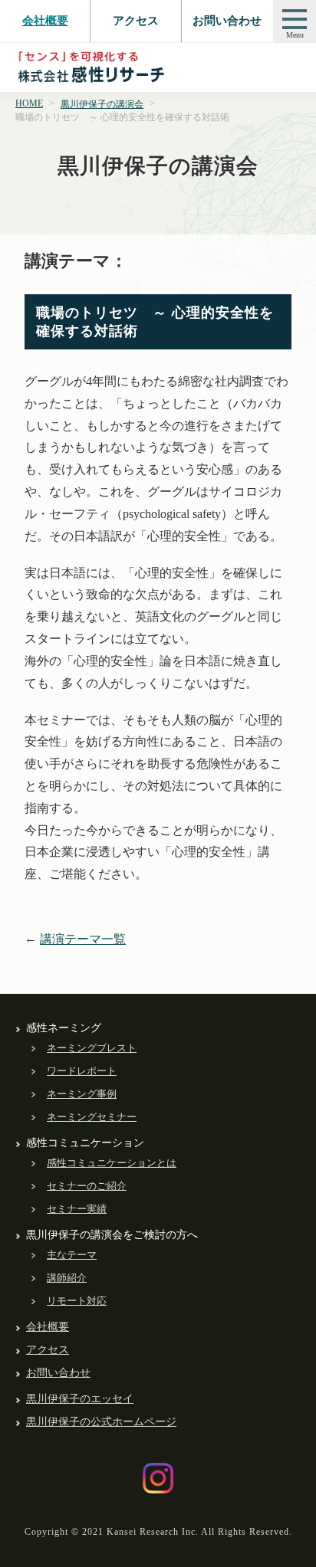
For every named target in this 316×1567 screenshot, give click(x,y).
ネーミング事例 (82, 1094)
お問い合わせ (227, 21)
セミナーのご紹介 (87, 1186)
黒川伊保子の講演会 (102, 104)
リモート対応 (77, 1300)
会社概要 (45, 21)
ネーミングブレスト (92, 1048)
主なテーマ (72, 1254)
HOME (29, 103)
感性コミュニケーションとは (111, 1163)
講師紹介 (67, 1277)
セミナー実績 (77, 1209)
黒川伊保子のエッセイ (79, 1399)
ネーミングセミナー (92, 1117)
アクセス (136, 21)
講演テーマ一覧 (83, 939)
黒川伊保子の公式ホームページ (101, 1422)
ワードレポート (82, 1071)
